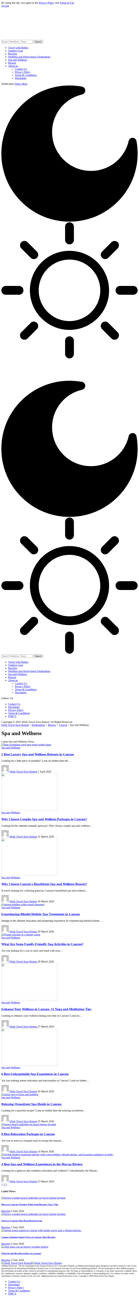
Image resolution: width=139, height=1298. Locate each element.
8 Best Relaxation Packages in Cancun (28, 1134)
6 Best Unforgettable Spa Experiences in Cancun (35, 1074)
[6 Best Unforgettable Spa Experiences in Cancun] (29, 1064)
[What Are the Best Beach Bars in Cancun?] (24, 1246)
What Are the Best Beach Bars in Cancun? (21, 1253)
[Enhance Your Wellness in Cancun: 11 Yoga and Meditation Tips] (29, 999)
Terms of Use (67, 2)
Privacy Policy (46, 2)
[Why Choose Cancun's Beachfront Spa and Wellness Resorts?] (29, 874)
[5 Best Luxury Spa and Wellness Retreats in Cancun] (26, 744)
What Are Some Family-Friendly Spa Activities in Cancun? (42, 944)
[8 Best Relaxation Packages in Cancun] (28, 1124)
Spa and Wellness (10, 747)
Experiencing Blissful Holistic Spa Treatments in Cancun (40, 914)
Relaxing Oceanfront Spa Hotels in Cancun (31, 1104)
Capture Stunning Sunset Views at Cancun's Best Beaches (28, 1237)
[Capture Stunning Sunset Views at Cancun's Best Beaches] (41, 1230)
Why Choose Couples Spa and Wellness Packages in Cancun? (44, 819)
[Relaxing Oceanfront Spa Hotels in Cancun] (19, 1094)
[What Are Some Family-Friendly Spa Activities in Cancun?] (20, 934)
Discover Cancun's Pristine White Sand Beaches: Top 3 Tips (29, 1204)
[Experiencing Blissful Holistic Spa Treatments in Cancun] (22, 904)
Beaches (5, 1211)
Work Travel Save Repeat (23, 771)
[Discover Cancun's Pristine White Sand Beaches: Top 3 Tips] (33, 1197)
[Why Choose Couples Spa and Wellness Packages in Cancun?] (29, 809)
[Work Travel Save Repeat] (52, 27)
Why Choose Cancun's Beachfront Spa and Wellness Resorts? (44, 884)
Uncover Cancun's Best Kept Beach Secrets (21, 1220)
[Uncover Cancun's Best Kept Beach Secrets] (33, 1214)
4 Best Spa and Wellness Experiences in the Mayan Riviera (42, 1164)
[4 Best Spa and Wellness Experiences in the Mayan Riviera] (57, 1154)
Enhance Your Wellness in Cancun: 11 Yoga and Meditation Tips (46, 1009)
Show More (21, 83)
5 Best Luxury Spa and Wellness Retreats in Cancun (37, 754)
